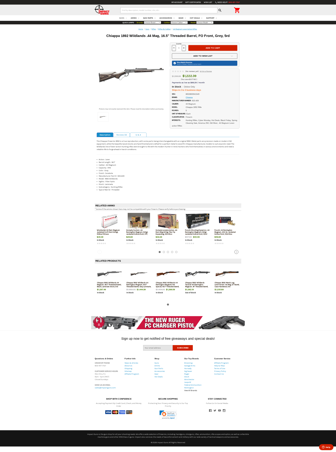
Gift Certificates (193, 2)
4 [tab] (172, 252)
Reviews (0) (121, 135)
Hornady (187, 368)
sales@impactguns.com (105, 388)
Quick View (109, 221)
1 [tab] (160, 252)
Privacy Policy (220, 371)
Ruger (186, 374)
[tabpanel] (109, 231)
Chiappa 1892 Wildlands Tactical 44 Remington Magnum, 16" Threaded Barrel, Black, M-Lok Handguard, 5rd (196, 286)
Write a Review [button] (206, 71)
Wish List (208, 2)
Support (210, 18)
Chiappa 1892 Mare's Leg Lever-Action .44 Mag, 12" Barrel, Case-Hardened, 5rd (227, 285)
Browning (188, 363)
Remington (189, 388)
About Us (128, 366)
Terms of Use (219, 368)
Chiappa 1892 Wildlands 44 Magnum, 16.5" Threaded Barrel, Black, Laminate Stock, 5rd (109, 285)
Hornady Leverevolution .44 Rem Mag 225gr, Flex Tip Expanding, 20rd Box (166, 232)
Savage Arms (189, 366)
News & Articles (131, 363)
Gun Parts (148, 18)
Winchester (189, 379)
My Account (176, 2)
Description (105, 135)
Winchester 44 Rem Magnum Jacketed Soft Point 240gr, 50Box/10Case (108, 232)
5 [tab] (176, 252)
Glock (186, 377)
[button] (168, 414)
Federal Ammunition (192, 385)
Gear (180, 18)
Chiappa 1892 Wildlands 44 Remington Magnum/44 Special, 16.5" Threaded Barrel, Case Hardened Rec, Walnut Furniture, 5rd (167, 287)
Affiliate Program (132, 374)
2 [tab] (164, 252)
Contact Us (219, 374)
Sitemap (128, 371)
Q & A (138, 135)
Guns (121, 18)
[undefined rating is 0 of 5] (178, 71)
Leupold (187, 382)
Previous (100, 252)
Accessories (165, 18)
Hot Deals (195, 18)
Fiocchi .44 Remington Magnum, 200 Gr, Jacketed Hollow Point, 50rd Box (225, 232)
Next (236, 252)
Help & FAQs (219, 366)
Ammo (134, 18)
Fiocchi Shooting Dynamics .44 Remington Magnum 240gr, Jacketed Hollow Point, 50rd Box (197, 233)
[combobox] (168, 10)
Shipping (128, 368)
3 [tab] (168, 252)
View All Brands (190, 390)
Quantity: (179, 44)
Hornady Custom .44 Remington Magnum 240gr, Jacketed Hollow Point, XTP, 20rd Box (137, 233)
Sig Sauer (188, 371)
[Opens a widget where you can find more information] (326, 447)
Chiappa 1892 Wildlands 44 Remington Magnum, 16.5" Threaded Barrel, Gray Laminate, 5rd (138, 286)
